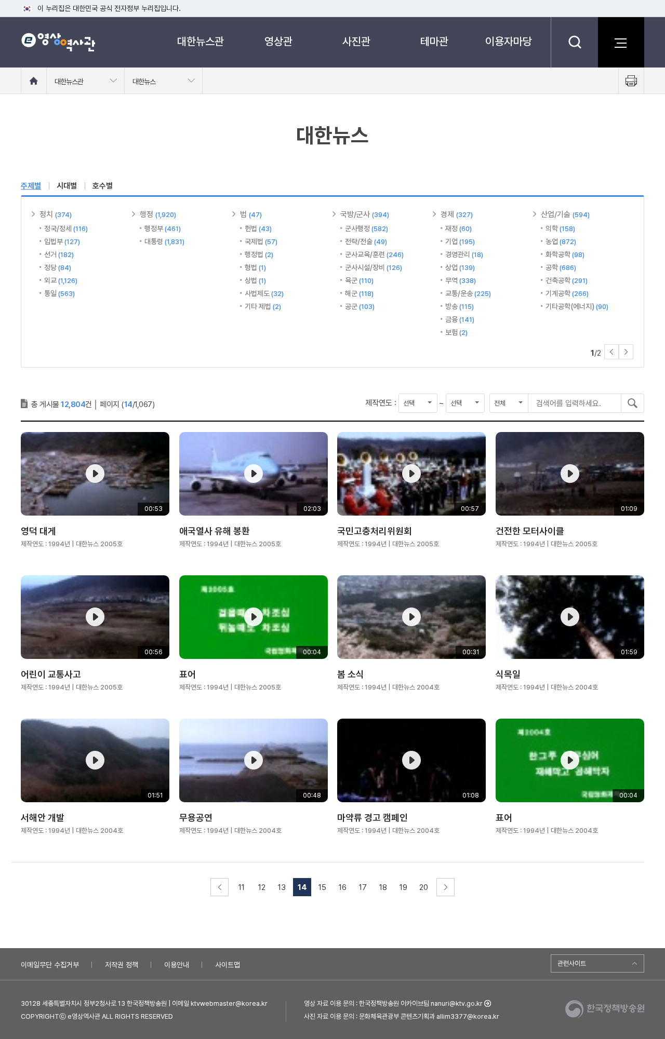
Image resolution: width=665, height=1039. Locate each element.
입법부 (62, 241)
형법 (255, 267)
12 (261, 887)
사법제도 (264, 293)
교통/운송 (468, 293)
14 (302, 887)
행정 (158, 214)
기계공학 (567, 293)
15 (322, 887)
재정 (458, 228)
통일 (59, 293)
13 (282, 887)
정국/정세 (66, 228)
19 (403, 887)
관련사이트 (571, 963)
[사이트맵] (621, 42)
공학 (561, 267)
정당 (57, 267)
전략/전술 (366, 241)
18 (383, 887)
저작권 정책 (121, 965)
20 (423, 887)
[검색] (574, 42)
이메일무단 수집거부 (50, 965)
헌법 (258, 228)
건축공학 (567, 280)
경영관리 (464, 254)
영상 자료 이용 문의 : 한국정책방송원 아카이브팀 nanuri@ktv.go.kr (393, 1003)
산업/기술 (565, 214)
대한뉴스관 (200, 41)
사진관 (356, 41)
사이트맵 (227, 965)
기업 (460, 241)
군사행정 (366, 228)
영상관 (278, 41)
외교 (60, 280)
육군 (359, 280)
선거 (59, 254)
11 (241, 887)
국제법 (261, 241)
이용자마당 (508, 41)
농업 (561, 241)
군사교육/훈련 (374, 254)
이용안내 (176, 965)
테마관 (434, 41)
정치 (55, 214)
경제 (457, 214)
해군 (359, 293)
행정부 (162, 228)
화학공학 (565, 254)
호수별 (102, 186)
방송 (459, 306)
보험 (456, 332)
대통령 (164, 241)
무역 (460, 280)
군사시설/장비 (373, 267)
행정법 (259, 254)
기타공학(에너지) (577, 306)
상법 (255, 280)
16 (343, 887)
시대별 (67, 186)
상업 (460, 267)
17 (363, 887)
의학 (560, 228)
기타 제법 (263, 306)
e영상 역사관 (58, 42)
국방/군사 (364, 214)
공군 (360, 306)
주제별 (31, 186)
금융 (459, 319)
